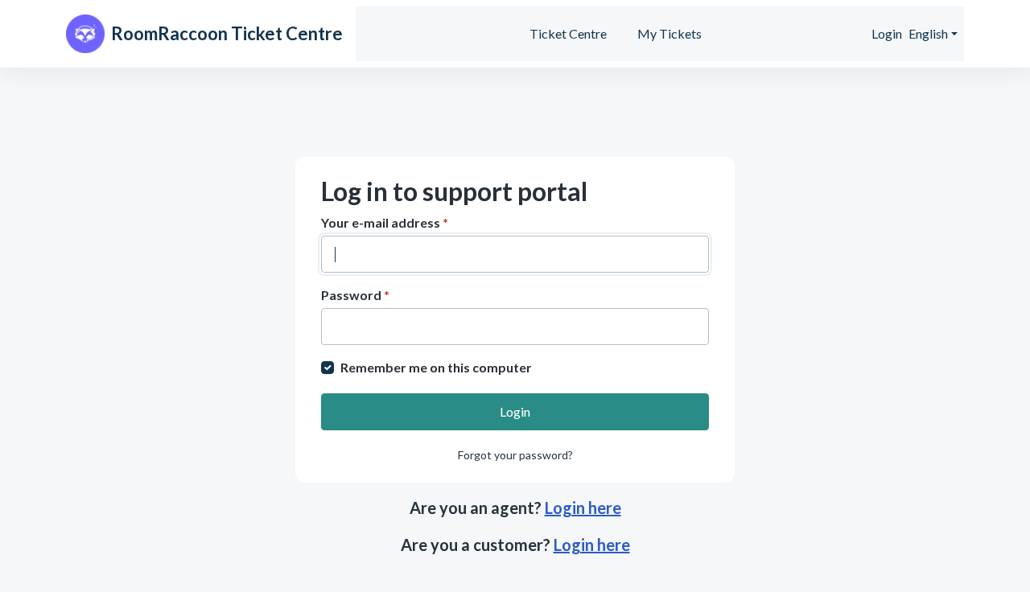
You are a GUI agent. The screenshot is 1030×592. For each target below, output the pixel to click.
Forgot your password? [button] (515, 455)
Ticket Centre (568, 33)
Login (886, 33)
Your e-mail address (384, 222)
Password (355, 294)
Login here (583, 507)
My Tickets (669, 33)
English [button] (928, 33)
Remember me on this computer (436, 367)
